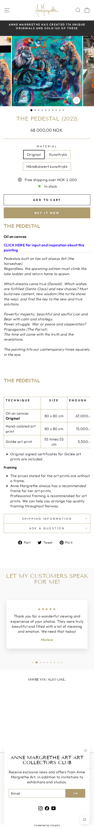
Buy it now (47, 213)
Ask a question (47, 528)
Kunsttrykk (58, 154)
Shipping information (47, 518)
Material (47, 146)
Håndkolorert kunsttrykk (47, 166)
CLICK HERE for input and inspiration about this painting (44, 247)
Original (34, 154)
